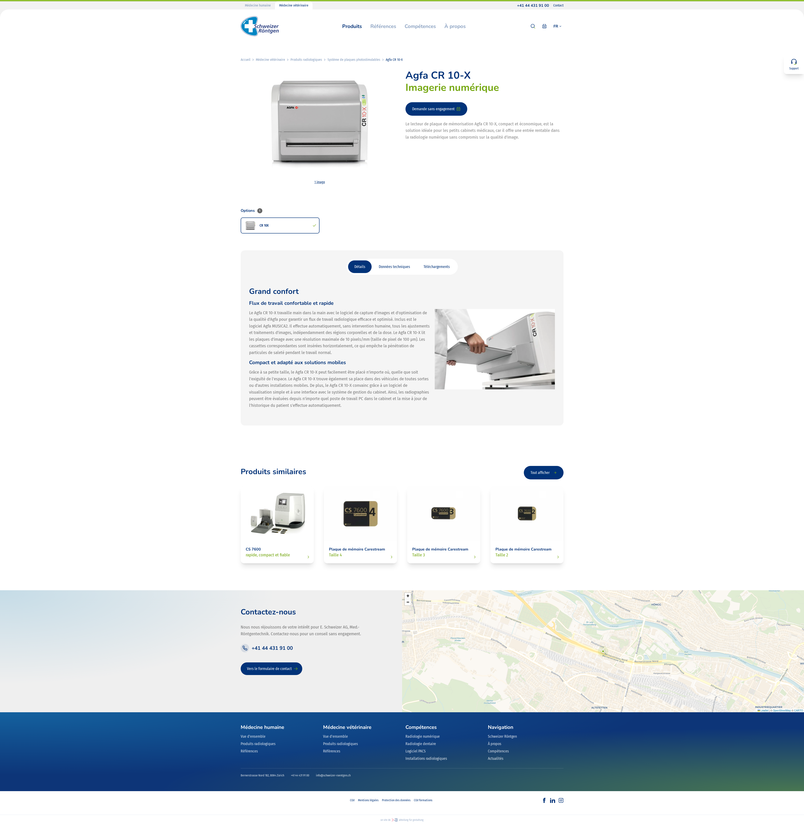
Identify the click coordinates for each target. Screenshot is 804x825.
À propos (455, 26)
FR (555, 26)
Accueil (245, 60)
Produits (352, 26)
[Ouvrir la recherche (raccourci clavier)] (533, 26)
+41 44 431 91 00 (533, 5)
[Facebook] (544, 800)
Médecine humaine (258, 5)
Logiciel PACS (415, 751)
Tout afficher (540, 472)
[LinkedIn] (552, 800)
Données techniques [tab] (394, 266)
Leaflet (764, 710)
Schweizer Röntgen (502, 736)
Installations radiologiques (426, 758)
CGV (352, 800)
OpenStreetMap (782, 710)
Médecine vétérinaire (293, 5)
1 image (319, 182)
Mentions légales (368, 800)
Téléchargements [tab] (437, 266)
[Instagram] (561, 800)
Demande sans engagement (433, 109)
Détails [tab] (359, 266)
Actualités (495, 758)
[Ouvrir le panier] (544, 26)
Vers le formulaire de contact (269, 668)
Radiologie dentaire (420, 743)
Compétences (420, 26)
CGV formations (423, 800)
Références (383, 26)
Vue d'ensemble (253, 736)
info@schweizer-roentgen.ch (333, 775)
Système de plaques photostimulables (353, 60)
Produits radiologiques (306, 60)
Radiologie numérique (422, 736)
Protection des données (396, 800)
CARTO (798, 710)
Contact (558, 5)
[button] (603, 651)
